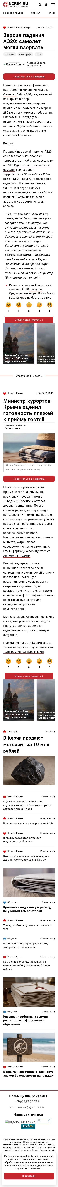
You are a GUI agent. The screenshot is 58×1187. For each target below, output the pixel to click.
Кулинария (12, 731)
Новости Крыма (15, 393)
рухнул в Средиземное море (25, 291)
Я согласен (29, 1175)
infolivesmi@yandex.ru (27, 1107)
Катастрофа (25, 54)
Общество (12, 902)
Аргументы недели (16, 555)
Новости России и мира (19, 27)
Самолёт (9, 94)
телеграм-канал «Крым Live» (23, 651)
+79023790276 (27, 1102)
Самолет (9, 54)
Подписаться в (29, 76)
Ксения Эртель (36, 62)
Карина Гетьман (15, 425)
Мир (39, 54)
